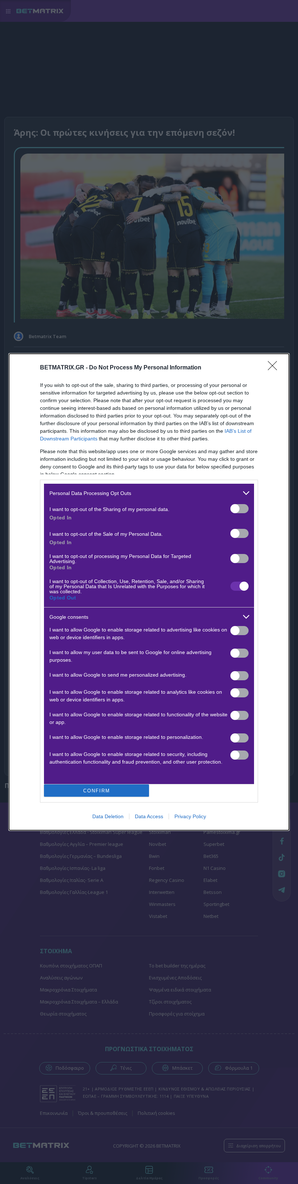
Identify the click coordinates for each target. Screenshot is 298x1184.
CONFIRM (96, 790)
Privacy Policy (190, 816)
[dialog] (149, 592)
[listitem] (149, 493)
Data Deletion (108, 816)
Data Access (149, 816)
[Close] (275, 368)
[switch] (239, 508)
